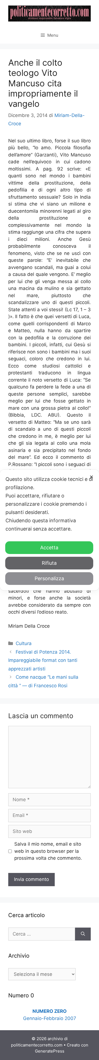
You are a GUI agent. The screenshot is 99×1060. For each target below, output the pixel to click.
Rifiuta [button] (49, 563)
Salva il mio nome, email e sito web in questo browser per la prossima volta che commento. (48, 851)
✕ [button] (91, 477)
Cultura (24, 643)
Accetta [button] (49, 547)
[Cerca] (83, 934)
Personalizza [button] (49, 578)
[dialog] (49, 530)
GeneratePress (49, 1051)
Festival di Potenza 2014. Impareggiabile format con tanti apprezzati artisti (42, 660)
